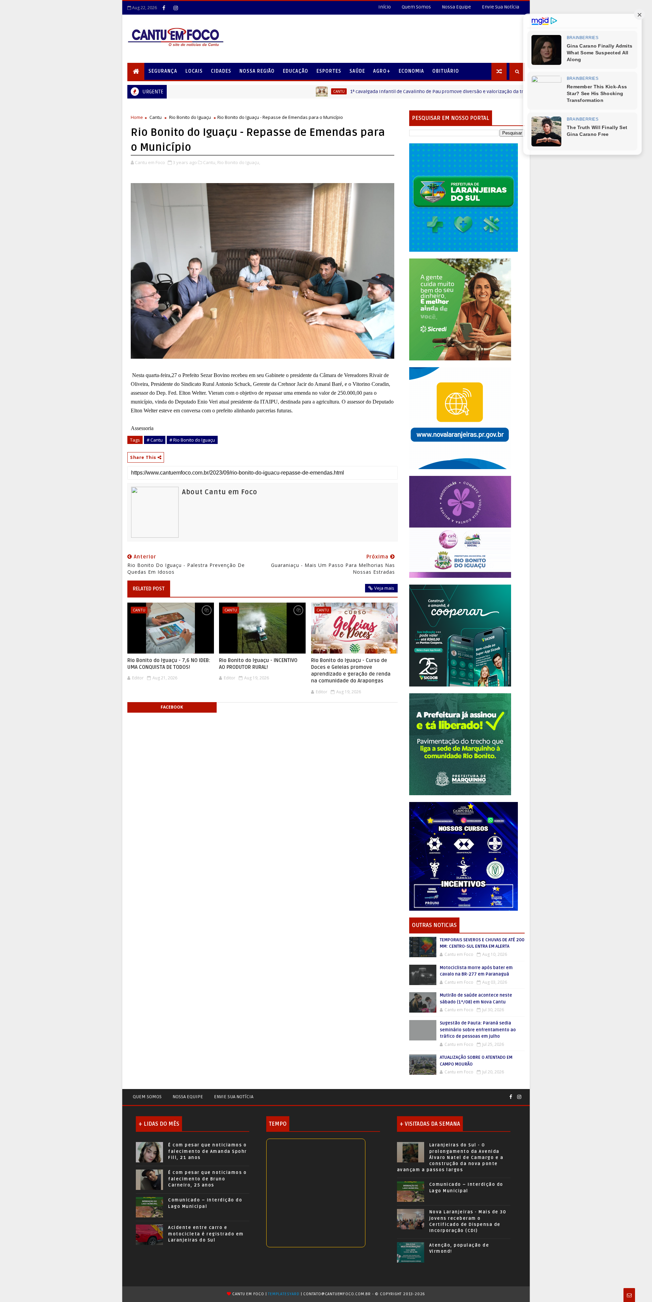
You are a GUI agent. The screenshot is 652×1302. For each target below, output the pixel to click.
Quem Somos (416, 7)
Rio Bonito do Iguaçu (190, 117)
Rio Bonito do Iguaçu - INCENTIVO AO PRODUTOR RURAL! (258, 663)
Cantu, (209, 162)
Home (137, 117)
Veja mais (384, 588)
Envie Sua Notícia (500, 7)
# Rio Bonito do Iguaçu (192, 440)
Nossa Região (257, 71)
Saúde (357, 71)
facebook (172, 707)
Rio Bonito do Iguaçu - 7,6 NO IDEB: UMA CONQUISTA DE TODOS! (168, 663)
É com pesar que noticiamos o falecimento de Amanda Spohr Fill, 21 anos (207, 1151)
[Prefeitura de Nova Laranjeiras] (460, 417)
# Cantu (155, 440)
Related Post (149, 589)
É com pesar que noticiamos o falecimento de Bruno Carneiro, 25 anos (207, 1179)
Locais (194, 71)
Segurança (162, 71)
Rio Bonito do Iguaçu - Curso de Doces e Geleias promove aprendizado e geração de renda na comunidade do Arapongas (351, 670)
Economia (411, 71)
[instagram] (175, 8)
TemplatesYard (283, 1294)
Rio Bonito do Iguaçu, (238, 162)
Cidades (221, 71)
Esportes (328, 71)
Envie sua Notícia (233, 1097)
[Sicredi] (460, 309)
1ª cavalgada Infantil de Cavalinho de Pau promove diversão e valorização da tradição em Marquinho (399, 91)
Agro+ (382, 71)
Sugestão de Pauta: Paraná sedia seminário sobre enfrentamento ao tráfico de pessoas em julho (478, 1029)
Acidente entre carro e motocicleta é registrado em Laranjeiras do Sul (206, 1234)
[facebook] (164, 8)
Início (384, 7)
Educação (295, 71)
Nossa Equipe (456, 7)
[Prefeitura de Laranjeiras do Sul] (463, 197)
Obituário (445, 71)
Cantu (277, 91)
